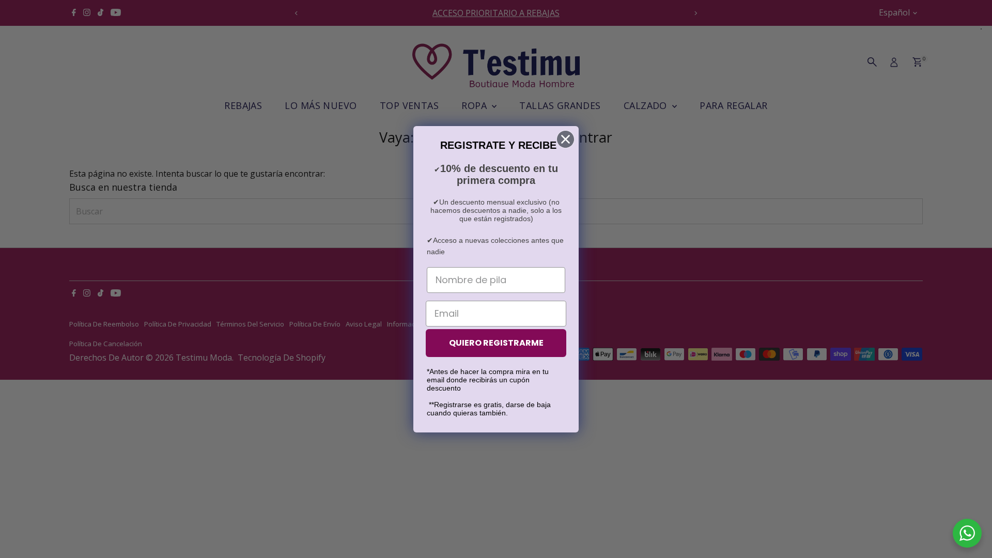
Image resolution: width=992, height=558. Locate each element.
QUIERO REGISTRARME (496, 343)
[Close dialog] (565, 139)
